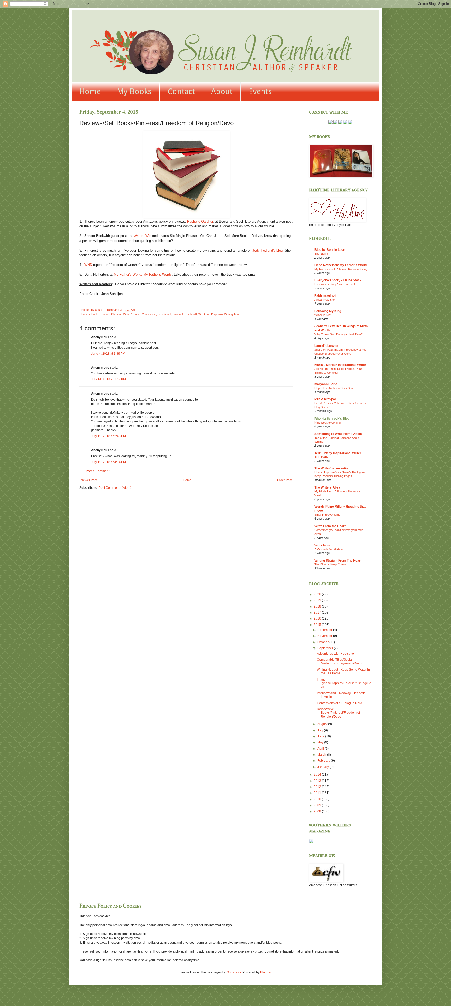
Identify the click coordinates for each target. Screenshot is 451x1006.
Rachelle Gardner (200, 221)
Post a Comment (97, 471)
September (325, 648)
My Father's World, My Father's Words (143, 274)
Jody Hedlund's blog (267, 250)
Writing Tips (231, 314)
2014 (318, 774)
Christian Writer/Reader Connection (133, 314)
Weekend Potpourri (210, 314)
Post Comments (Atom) (115, 488)
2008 (318, 811)
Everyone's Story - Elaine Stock (337, 280)
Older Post (284, 480)
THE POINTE (323, 457)
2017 (318, 612)
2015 (318, 625)
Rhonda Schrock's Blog (331, 418)
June (321, 736)
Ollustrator (234, 972)
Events (260, 91)
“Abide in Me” (322, 315)
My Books (134, 91)
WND (88, 265)
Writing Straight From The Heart (337, 560)
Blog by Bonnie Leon (329, 250)
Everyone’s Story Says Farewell (334, 284)
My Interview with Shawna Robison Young (340, 269)
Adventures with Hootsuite (335, 654)
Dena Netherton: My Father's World (340, 265)
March (322, 755)
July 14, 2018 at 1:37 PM (108, 379)
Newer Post (89, 480)
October (323, 642)
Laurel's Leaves (326, 346)
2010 (318, 799)
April (321, 749)
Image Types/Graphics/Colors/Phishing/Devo (344, 683)
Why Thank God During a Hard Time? (338, 334)
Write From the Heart (330, 526)
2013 (318, 781)
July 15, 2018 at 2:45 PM (108, 436)
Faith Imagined (325, 295)
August (322, 724)
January (323, 767)
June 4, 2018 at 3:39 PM (108, 353)
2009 (318, 805)
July (320, 730)
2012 (318, 787)
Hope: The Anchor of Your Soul (333, 388)
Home (90, 91)
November (325, 636)
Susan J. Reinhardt (185, 314)
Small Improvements (327, 514)
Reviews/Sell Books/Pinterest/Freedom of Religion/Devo (338, 712)
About (222, 91)
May (320, 742)
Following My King (327, 311)
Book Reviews (100, 314)
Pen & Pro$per (325, 399)
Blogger (265, 972)
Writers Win (142, 236)
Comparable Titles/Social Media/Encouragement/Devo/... (341, 661)
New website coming (327, 422)
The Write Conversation (331, 468)
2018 (318, 606)
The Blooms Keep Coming (330, 564)
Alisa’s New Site (324, 299)
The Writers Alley (327, 487)
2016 (318, 618)
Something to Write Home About (338, 434)
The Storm (321, 253)
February (324, 761)
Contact (181, 91)
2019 (318, 600)
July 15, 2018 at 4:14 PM (108, 462)
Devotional (164, 314)
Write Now (322, 545)
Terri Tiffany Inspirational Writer (337, 453)
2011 (318, 793)
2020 (318, 594)
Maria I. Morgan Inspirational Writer (340, 365)
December (325, 630)
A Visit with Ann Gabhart (329, 549)
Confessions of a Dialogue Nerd (339, 703)
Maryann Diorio (325, 384)
